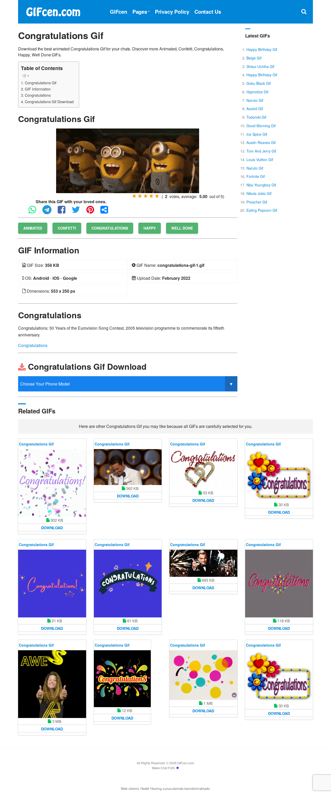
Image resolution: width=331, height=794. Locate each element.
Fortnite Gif (255, 176)
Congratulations (38, 95)
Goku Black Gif (258, 83)
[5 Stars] (157, 196)
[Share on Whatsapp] (34, 212)
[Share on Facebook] (64, 212)
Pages (139, 11)
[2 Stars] (139, 196)
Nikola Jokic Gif (259, 193)
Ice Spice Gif (256, 134)
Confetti (67, 228)
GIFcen (118, 11)
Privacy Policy (172, 11)
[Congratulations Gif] (127, 160)
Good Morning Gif (261, 125)
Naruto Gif (254, 100)
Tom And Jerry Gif (261, 151)
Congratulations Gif (40, 82)
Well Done (182, 228)
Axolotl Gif (254, 108)
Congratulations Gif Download (49, 101)
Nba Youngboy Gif (261, 184)
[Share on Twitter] (78, 212)
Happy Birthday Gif (261, 49)
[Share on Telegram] (49, 212)
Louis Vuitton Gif (259, 159)
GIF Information (38, 89)
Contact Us (207, 11)
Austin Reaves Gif (261, 142)
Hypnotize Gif (257, 91)
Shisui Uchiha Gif (260, 66)
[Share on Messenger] (106, 212)
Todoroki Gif (256, 117)
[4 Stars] (151, 196)
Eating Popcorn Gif (261, 210)
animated (32, 228)
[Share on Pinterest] (92, 212)
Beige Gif (253, 58)
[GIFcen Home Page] (53, 11)
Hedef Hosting (151, 788)
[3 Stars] (145, 196)
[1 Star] (134, 196)
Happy (150, 228)
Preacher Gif (256, 202)
